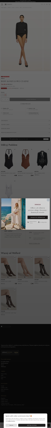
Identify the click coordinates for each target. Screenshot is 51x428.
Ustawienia (11, 425)
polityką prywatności (11, 421)
